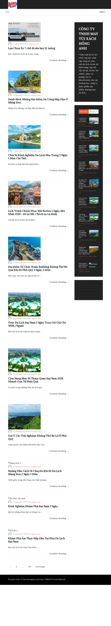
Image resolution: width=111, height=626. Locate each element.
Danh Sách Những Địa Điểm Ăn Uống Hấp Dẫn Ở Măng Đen (38, 101)
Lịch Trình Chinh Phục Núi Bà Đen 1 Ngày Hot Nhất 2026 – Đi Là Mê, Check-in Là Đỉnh (36, 212)
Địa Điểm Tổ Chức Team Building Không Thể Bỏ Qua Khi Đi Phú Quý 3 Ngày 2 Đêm (37, 268)
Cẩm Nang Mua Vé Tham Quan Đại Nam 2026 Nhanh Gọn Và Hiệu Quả (35, 380)
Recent (84, 111)
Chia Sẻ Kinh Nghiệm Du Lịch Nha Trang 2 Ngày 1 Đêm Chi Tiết (38, 157)
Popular (93, 111)
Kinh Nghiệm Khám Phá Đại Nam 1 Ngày (33, 506)
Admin (17, 44)
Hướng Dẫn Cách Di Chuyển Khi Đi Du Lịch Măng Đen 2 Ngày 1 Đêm (35, 472)
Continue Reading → (59, 60)
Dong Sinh (18, 95)
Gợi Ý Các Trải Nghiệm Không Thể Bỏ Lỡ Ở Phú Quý (37, 437)
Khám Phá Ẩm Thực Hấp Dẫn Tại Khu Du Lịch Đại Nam (36, 540)
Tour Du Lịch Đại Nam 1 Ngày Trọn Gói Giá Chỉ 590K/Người (37, 324)
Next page (40, 566)
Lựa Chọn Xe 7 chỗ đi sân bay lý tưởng (31, 48)
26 (30, 566)
